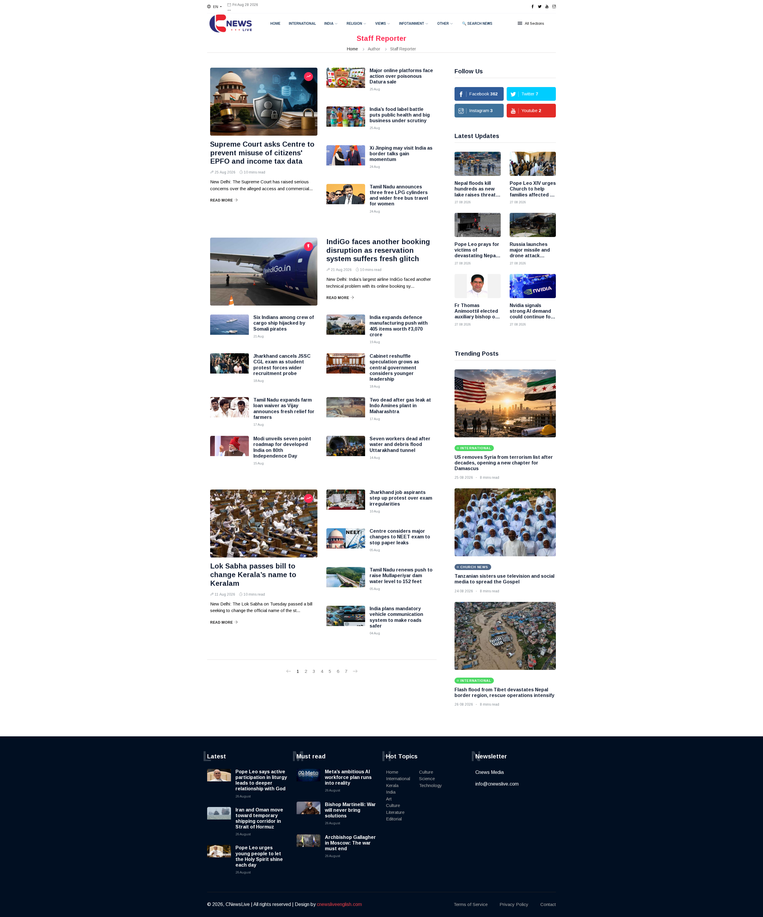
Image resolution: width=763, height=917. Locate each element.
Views (380, 23)
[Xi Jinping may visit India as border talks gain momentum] (345, 160)
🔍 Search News (477, 23)
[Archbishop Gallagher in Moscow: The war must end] (308, 846)
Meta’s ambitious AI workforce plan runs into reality (348, 777)
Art (389, 798)
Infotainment (411, 23)
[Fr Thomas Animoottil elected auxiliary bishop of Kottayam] (478, 286)
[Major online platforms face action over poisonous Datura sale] (345, 82)
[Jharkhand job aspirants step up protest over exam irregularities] (345, 504)
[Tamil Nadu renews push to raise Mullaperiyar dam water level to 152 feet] (345, 582)
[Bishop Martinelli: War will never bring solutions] (308, 813)
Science (427, 778)
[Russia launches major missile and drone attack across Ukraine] (533, 225)
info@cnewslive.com (497, 783)
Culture (393, 805)
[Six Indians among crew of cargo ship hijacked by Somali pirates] (229, 329)
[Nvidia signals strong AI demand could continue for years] (533, 286)
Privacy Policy (514, 904)
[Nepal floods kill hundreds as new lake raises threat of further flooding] (478, 164)
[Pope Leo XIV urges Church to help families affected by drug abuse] (533, 164)
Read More (221, 200)
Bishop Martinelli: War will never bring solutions (350, 810)
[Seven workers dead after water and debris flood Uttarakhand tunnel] (345, 451)
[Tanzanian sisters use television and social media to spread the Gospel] (505, 522)
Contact (548, 904)
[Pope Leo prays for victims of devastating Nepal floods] (478, 225)
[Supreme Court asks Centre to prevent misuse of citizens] (263, 102)
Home (275, 23)
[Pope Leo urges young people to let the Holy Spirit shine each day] (219, 857)
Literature (395, 812)
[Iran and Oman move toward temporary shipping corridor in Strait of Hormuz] (219, 819)
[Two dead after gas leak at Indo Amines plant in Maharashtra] (345, 412)
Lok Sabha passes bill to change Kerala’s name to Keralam (253, 574)
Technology (430, 785)
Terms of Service (471, 904)
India (329, 23)
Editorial (394, 818)
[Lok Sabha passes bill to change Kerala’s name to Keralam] (263, 523)
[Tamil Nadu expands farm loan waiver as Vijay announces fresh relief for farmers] (229, 412)
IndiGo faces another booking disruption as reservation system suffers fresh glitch (378, 250)
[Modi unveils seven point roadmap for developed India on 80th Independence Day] (229, 451)
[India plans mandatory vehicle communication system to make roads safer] (345, 621)
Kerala (392, 785)
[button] (214, 7)
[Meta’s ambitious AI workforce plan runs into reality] (308, 781)
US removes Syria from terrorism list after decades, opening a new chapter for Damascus (504, 463)
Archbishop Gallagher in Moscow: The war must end (350, 843)
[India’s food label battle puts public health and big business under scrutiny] (345, 121)
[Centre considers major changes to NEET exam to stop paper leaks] (345, 543)
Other (443, 23)
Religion (354, 23)
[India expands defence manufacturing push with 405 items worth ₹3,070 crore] (345, 329)
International (302, 23)
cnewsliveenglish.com (339, 904)
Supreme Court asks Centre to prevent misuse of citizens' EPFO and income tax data (262, 152)
